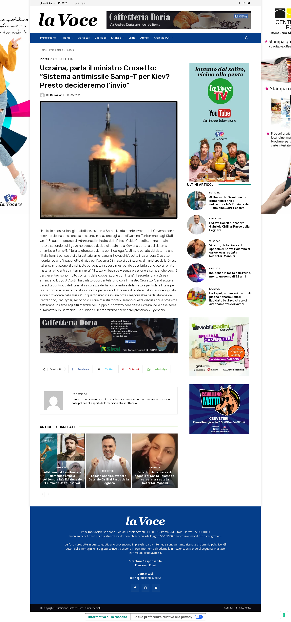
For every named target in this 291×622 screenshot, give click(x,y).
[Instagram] (244, 3)
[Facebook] (239, 3)
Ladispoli (214, 289)
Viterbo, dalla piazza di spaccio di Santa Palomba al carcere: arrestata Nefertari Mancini (155, 478)
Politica (70, 50)
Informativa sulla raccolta (107, 617)
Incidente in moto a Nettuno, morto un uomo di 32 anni (230, 274)
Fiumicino (62, 467)
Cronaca (154, 467)
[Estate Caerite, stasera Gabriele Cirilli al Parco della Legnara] (108, 460)
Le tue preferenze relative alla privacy (163, 617)
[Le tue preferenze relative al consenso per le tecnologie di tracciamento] (284, 615)
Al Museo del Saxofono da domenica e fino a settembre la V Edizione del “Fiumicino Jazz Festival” (62, 478)
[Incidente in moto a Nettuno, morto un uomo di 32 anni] (196, 272)
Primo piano (56, 50)
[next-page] (48, 494)
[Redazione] (43, 95)
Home (43, 50)
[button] (246, 38)
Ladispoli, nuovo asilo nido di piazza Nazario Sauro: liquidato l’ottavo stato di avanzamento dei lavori (230, 299)
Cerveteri (108, 471)
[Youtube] (248, 3)
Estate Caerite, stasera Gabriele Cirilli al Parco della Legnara (108, 479)
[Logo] (68, 19)
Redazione (57, 95)
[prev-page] (42, 494)
